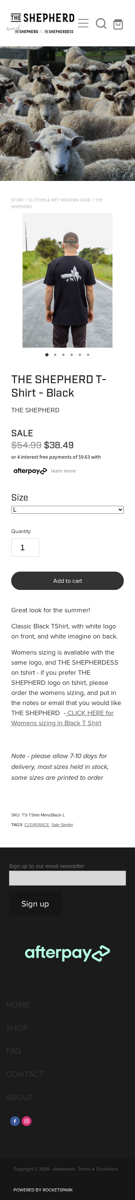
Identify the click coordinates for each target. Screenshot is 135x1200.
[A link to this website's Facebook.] (15, 1121)
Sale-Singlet (62, 824)
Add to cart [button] (67, 580)
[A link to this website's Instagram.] (27, 1121)
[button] (101, 23)
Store (17, 200)
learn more (63, 470)
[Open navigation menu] (83, 23)
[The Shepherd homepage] (40, 23)
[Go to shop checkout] (119, 23)
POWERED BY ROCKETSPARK (43, 1190)
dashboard (64, 1169)
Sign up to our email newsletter (46, 866)
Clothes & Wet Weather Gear (59, 200)
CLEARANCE (36, 824)
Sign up (35, 903)
